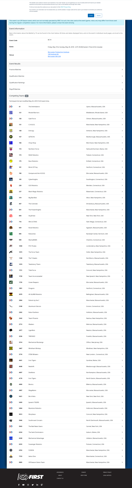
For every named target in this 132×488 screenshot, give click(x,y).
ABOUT (60, 475)
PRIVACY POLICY (107, 472)
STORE (84, 475)
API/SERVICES (60, 472)
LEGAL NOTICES (107, 475)
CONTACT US (60, 478)
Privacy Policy (66, 7)
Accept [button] (91, 15)
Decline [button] (99, 15)
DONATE (84, 472)
